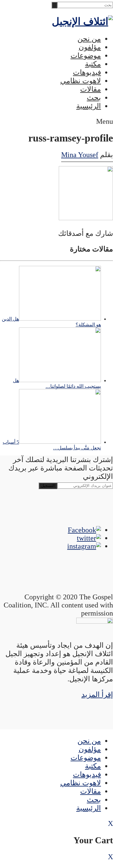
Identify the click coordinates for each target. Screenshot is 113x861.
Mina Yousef (79, 155)
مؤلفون (90, 47)
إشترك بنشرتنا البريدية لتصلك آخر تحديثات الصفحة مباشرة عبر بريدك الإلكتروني (60, 468)
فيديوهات (87, 72)
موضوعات (86, 55)
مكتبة (93, 64)
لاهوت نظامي (80, 81)
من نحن (89, 39)
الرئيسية (88, 106)
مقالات (90, 89)
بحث (94, 98)
